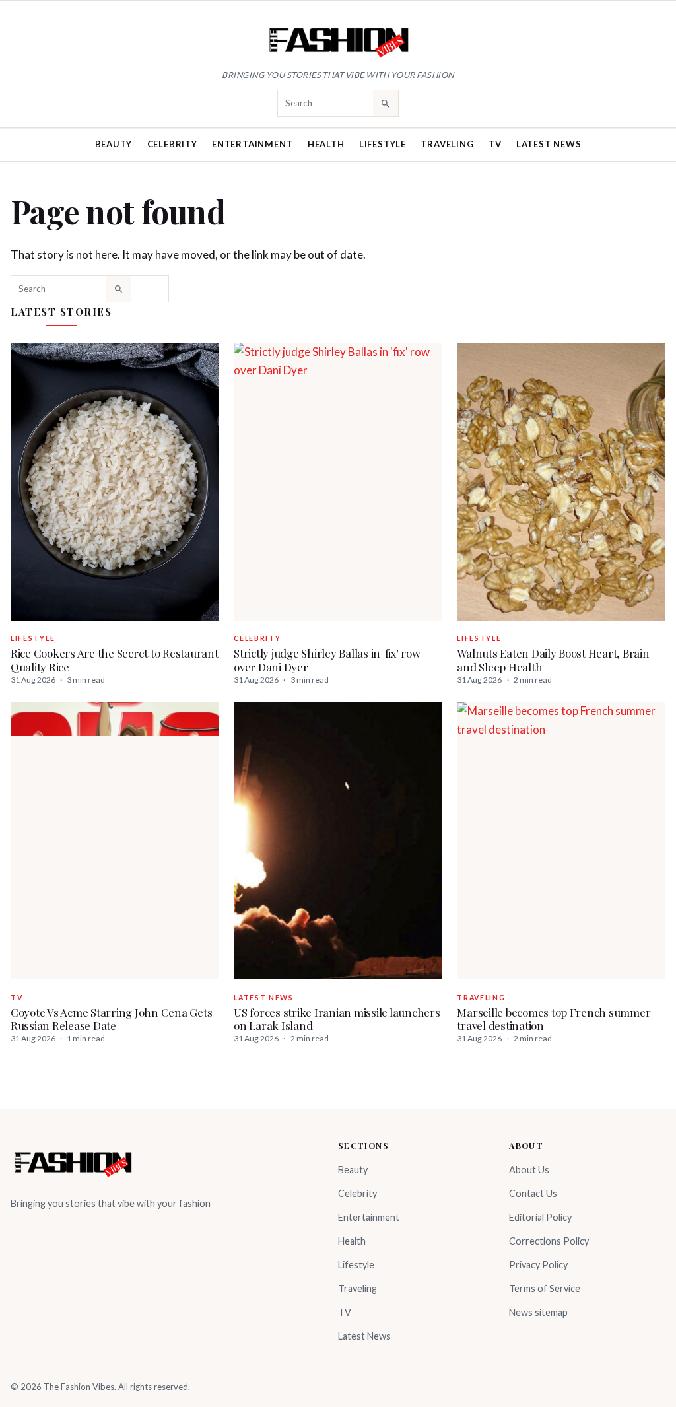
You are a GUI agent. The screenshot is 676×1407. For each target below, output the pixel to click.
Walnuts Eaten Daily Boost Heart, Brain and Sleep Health (553, 659)
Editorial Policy (540, 1217)
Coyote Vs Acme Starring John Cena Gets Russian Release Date (111, 1019)
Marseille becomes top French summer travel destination (553, 1019)
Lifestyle (382, 144)
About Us (529, 1169)
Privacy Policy (538, 1264)
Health (326, 144)
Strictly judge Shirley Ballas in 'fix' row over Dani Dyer (327, 659)
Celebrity (172, 144)
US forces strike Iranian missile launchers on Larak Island (337, 1019)
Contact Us (533, 1193)
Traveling (447, 144)
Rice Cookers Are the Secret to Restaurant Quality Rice (115, 659)
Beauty (114, 144)
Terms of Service (544, 1288)
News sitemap (538, 1312)
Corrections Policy (549, 1241)
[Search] (385, 103)
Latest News (549, 144)
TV (495, 144)
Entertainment (252, 144)
